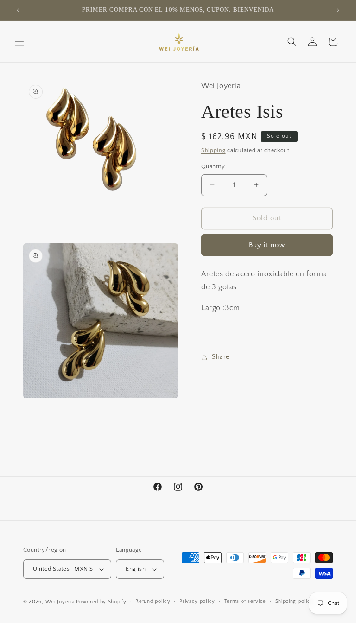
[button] (19, 42)
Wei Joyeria (60, 601)
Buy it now (267, 245)
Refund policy (152, 601)
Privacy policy (197, 601)
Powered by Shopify (101, 601)
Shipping (213, 150)
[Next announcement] (338, 10)
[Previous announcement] (18, 10)
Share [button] (220, 357)
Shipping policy (294, 601)
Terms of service (245, 601)
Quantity (213, 166)
